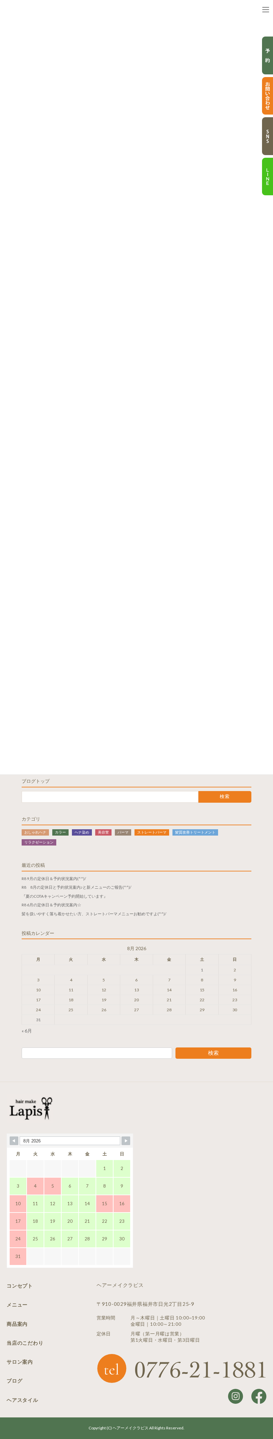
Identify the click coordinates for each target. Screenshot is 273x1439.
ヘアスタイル (22, 1400)
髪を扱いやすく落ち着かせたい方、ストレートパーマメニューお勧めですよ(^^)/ (94, 913)
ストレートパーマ (151, 832)
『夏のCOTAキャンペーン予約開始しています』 (65, 895)
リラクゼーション (39, 842)
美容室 (103, 832)
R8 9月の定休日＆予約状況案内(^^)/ (54, 878)
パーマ (123, 832)
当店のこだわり (25, 1343)
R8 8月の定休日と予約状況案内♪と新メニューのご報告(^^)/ (76, 887)
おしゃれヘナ (35, 832)
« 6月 (27, 1031)
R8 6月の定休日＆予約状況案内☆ (51, 904)
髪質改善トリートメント (195, 832)
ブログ (14, 1381)
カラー (60, 832)
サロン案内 (20, 1362)
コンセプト (20, 1286)
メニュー (17, 1304)
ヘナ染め (82, 832)
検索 (213, 1052)
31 (38, 1019)
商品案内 (17, 1324)
